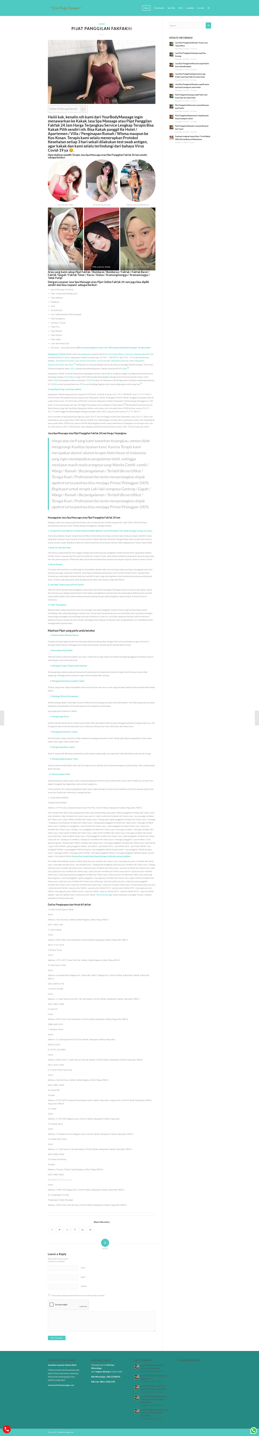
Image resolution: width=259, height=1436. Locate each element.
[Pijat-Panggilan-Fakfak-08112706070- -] (101, 72)
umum (102, 24)
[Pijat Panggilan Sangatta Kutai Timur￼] (257, 718)
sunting (60, 389)
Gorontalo (145, 267)
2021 (72, 368)
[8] (125, 404)
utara (71, 360)
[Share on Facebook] (52, 1229)
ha (93, 380)
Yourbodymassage (104, 894)
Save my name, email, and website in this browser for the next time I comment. (78, 1295)
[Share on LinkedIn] (82, 1229)
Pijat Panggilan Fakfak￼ (101, 28)
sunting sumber (73, 389)
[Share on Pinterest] (75, 1229)
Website (84, 1286)
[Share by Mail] (90, 1229)
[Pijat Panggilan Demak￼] (2, 718)
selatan (92, 360)
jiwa (125, 368)
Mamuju (72, 267)
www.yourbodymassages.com (61, 1385)
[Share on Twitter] (59, 1229)
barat (126, 360)
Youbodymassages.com (65, 1432)
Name (83, 1268)
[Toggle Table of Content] (82, 109)
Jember (107, 267)
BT (117, 357)
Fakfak (62, 354)
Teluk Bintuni (61, 360)
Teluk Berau (116, 360)
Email (83, 1277)
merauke (106, 205)
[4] (128, 368)
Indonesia (129, 354)
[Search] (208, 8)
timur (71, 364)
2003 (55, 380)
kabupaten (86, 354)
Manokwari (144, 205)
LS (134, 357)
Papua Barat (118, 354)
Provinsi (108, 354)
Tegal (71, 205)
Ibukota (137, 354)
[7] (75, 364)
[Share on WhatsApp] (67, 1229)
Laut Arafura (81, 360)
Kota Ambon (69, 377)
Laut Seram (102, 360)
